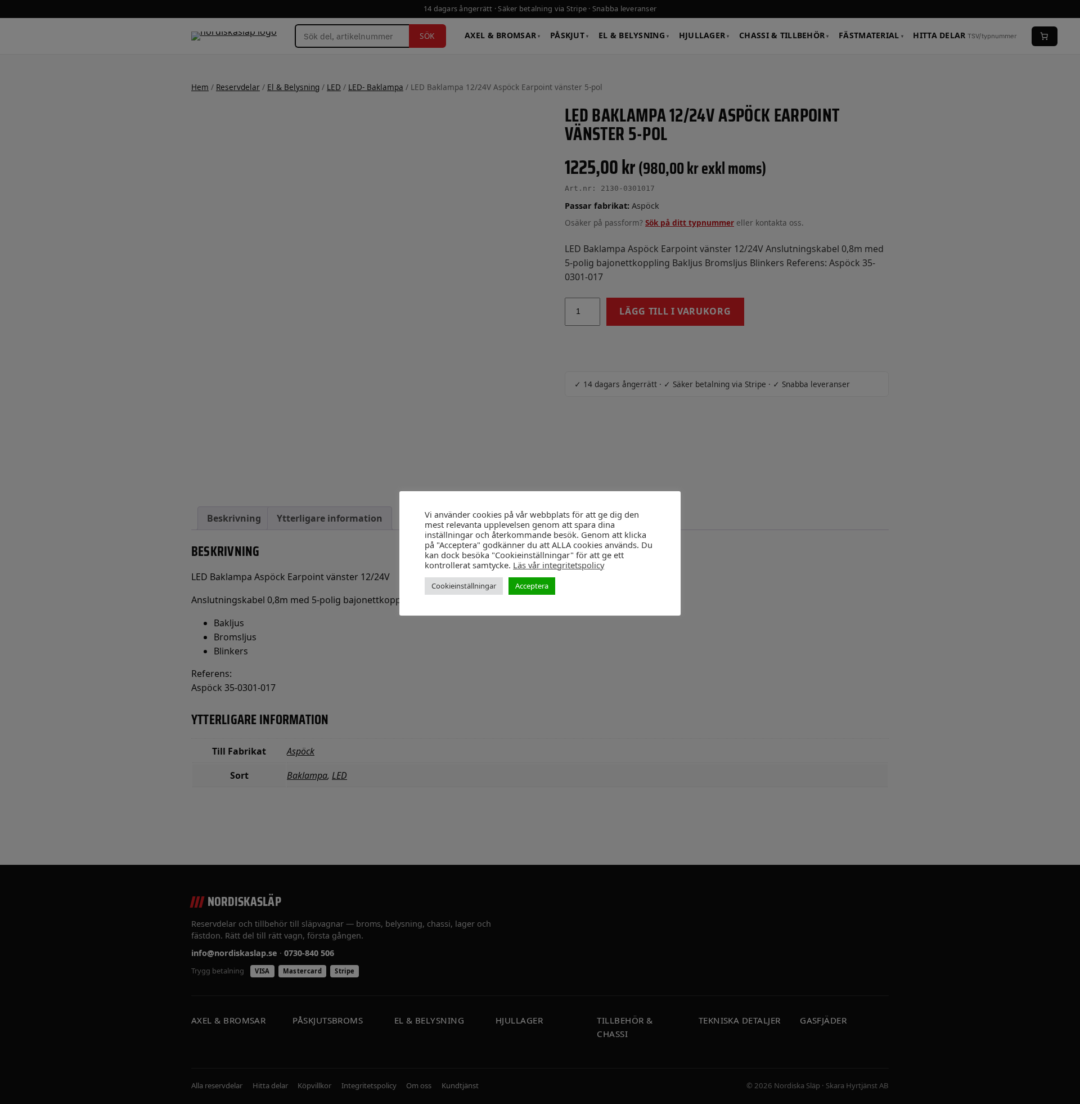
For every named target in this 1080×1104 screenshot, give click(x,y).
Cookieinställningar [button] (463, 586)
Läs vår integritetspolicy (558, 565)
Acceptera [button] (531, 586)
